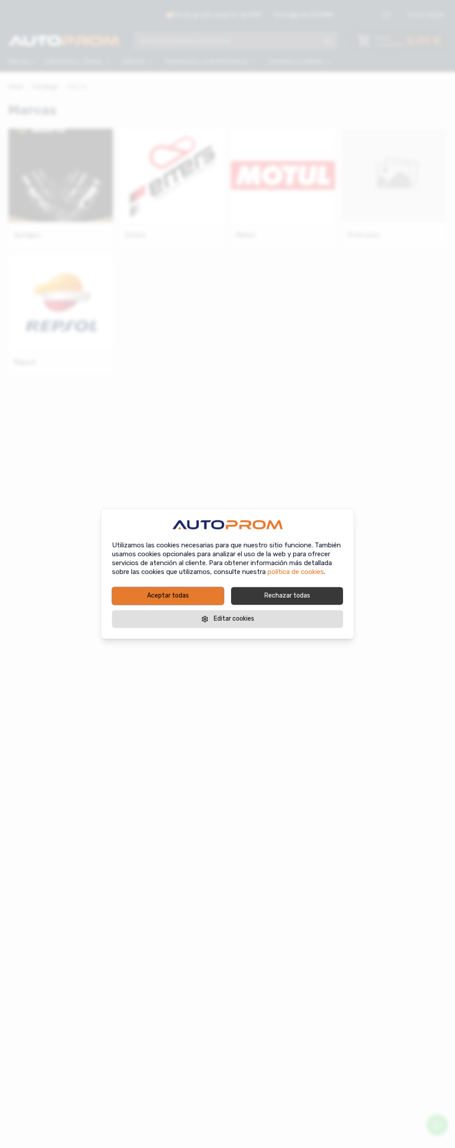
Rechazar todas (287, 595)
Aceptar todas (168, 595)
